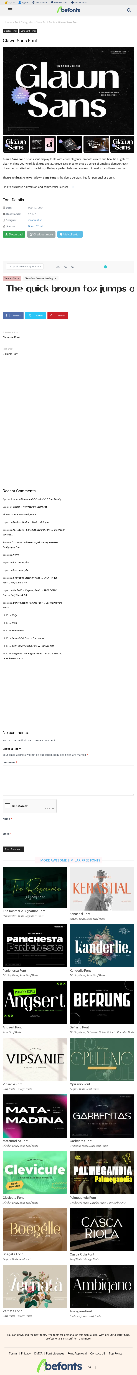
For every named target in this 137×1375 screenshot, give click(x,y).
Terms (13, 1353)
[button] (129, 11)
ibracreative (35, 220)
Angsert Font (12, 1027)
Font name (18, 630)
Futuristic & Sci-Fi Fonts (101, 1032)
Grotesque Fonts (79, 1145)
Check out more (43, 234)
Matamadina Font (16, 1141)
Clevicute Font (11, 337)
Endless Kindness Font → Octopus (31, 522)
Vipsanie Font (12, 1084)
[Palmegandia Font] (102, 1172)
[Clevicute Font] (35, 1172)
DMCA (38, 1353)
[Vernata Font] (35, 1286)
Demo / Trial (35, 226)
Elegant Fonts (77, 918)
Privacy (26, 1353)
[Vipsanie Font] (35, 1059)
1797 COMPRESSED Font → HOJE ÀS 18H (33, 645)
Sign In (9, 2)
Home (8, 22)
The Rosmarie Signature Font (24, 911)
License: (11, 226)
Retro (16, 554)
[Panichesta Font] (35, 945)
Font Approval (77, 1353)
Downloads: (13, 214)
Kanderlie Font (80, 970)
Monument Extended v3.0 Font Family (41, 499)
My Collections (60, 2)
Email (7, 833)
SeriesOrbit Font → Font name (28, 638)
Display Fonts (10, 30)
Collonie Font (10, 353)
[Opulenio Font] (102, 1059)
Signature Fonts (35, 916)
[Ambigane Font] (102, 1286)
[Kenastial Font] (102, 888)
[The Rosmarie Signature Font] (35, 887)
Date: (9, 207)
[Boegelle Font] (35, 1229)
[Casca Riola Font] (102, 1229)
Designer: (11, 220)
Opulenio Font (80, 1084)
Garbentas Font (81, 1141)
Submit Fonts (80, 2)
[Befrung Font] (102, 1002)
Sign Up (23, 2)
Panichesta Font (14, 970)
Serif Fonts (9, 1089)
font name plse (21, 562)
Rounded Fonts (125, 1032)
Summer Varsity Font (25, 514)
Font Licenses (55, 1353)
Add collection (71, 234)
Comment (10, 762)
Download (16, 234)
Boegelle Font (13, 1254)
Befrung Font (79, 1027)
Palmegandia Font (83, 1197)
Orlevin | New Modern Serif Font (30, 506)
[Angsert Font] (35, 1002)
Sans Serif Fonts (45, 22)
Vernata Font (12, 1311)
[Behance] (89, 1367)
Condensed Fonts (79, 1202)
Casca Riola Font (82, 1254)
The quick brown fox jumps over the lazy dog (68, 288)
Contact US (97, 1353)
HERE (71, 187)
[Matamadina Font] (35, 1115)
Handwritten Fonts (13, 916)
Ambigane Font (81, 1311)
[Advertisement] (29, 422)
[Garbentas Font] (102, 1115)
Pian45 (6, 514)
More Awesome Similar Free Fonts (70, 860)
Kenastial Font (80, 914)
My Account (41, 2)
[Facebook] (96, 1367)
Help (14, 615)
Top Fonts (115, 1353)
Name (7, 818)
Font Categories (24, 22)
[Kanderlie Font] (102, 945)
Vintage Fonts (24, 1089)
